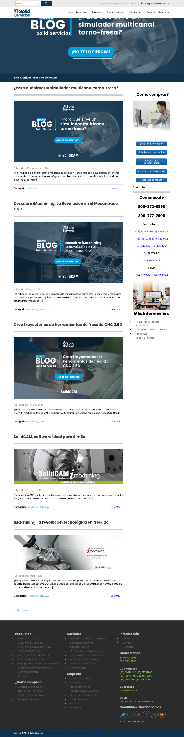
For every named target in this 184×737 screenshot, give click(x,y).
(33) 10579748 (143, 238)
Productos (135, 11)
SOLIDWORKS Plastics (30, 651)
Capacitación (130, 638)
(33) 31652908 (160, 231)
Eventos (151, 11)
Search (18, 3)
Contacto (163, 11)
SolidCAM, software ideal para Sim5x (49, 436)
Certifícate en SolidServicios (151, 329)
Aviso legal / (93, 733)
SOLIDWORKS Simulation (31, 642)
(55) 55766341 (143, 275)
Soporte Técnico (145, 338)
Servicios (96, 11)
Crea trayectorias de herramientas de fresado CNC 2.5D (68, 324)
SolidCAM (32, 188)
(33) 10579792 (160, 238)
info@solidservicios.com (157, 3)
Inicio (70, 11)
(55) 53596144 (160, 275)
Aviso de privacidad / (77, 733)
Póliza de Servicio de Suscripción (88, 638)
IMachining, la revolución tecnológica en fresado (61, 522)
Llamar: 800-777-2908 (31, 691)
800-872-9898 (128, 657)
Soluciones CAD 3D (28, 638)
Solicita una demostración (32, 695)
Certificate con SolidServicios (86, 651)
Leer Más (115, 188)
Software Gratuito (28, 672)
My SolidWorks (78, 667)
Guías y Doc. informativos (84, 659)
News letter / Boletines (83, 663)
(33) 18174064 (159, 246)
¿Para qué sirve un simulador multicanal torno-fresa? (67, 88)
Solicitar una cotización (31, 686)
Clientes (74, 703)
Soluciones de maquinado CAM (35, 667)
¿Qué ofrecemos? (80, 699)
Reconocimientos (80, 686)
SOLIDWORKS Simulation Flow (34, 647)
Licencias (23, 676)
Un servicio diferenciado (83, 695)
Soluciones (76, 682)
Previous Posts (21, 610)
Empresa (81, 11)
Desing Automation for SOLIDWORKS (38, 663)
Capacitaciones (115, 11)
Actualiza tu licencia (81, 642)
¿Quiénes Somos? (80, 678)
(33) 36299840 (143, 231)
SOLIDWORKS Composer (32, 659)
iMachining (33, 309)
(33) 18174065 (143, 246)
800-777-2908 (128, 661)
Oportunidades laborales (84, 691)
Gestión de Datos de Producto (35, 655)
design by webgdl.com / (55, 733)
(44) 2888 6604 (152, 260)
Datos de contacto (29, 699)
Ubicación (76, 707)
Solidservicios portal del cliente (87, 655)
